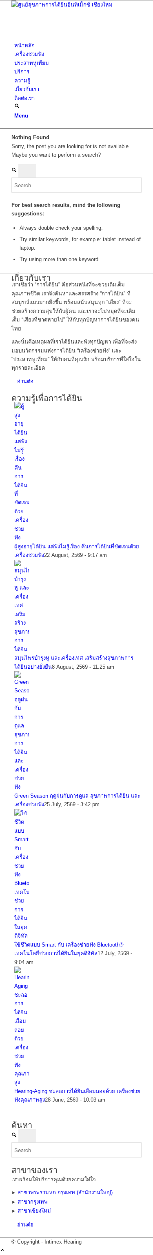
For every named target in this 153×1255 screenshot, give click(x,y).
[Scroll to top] (2, 1251)
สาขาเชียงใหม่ (34, 1211)
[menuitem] (78, 45)
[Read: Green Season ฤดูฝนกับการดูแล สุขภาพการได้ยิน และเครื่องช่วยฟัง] (21, 787)
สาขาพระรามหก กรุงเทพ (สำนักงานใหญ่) (65, 1192)
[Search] (17, 107)
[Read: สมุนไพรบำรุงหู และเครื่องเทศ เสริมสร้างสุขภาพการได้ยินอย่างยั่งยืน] (21, 649)
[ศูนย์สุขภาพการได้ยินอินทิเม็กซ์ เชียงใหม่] (72, 5)
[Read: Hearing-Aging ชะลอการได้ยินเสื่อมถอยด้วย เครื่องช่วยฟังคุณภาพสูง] (21, 1082)
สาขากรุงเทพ (33, 1202)
